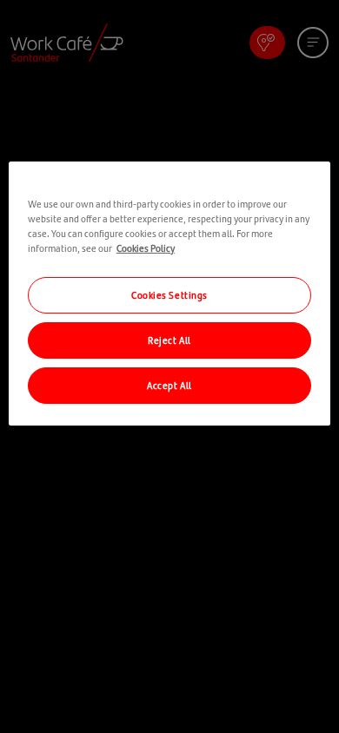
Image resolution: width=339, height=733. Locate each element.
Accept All (169, 385)
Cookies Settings (169, 294)
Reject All (169, 340)
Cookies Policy (145, 247)
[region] (170, 294)
